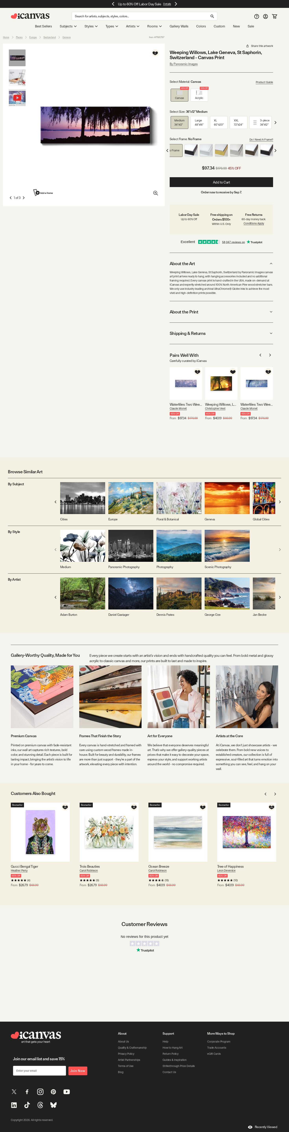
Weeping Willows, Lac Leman (221, 404)
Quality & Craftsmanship (132, 1047)
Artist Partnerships (129, 1059)
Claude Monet (178, 408)
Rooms (152, 26)
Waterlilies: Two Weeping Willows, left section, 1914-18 (256, 404)
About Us (123, 1041)
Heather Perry (19, 870)
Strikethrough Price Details (179, 1066)
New (236, 26)
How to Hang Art (173, 1047)
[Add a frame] (43, 192)
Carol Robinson (89, 870)
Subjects (66, 26)
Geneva (67, 37)
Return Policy (171, 1053)
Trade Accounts (216, 1047)
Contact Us (169, 1072)
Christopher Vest (215, 408)
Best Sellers (43, 26)
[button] (179, 95)
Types (110, 26)
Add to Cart (221, 182)
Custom (219, 26)
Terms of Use (125, 1066)
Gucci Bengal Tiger (24, 866)
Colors (201, 26)
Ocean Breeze (158, 866)
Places (19, 37)
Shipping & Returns (188, 333)
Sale (251, 26)
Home (6, 37)
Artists (130, 26)
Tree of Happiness (230, 866)
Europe (33, 37)
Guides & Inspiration (175, 1059)
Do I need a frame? (261, 139)
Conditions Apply (254, 223)
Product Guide (264, 82)
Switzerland (49, 37)
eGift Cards (214, 1053)
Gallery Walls (179, 26)
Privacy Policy (126, 1053)
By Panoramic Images (184, 64)
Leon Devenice (226, 870)
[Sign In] (265, 16)
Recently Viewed (266, 1127)
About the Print (184, 311)
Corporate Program (218, 1041)
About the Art (182, 263)
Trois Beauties (90, 866)
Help (165, 1041)
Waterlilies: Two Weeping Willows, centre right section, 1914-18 (186, 404)
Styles (89, 26)
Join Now (77, 1071)
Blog (120, 1072)
